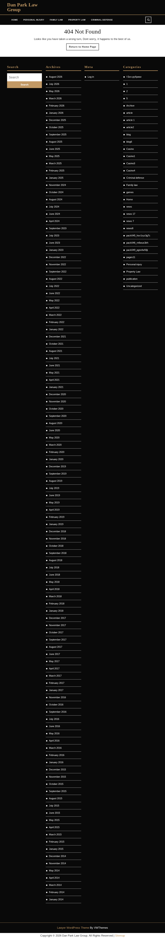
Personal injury (134, 264)
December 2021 (57, 336)
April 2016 (54, 740)
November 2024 (57, 185)
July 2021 (54, 358)
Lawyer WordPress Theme (73, 927)
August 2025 (55, 141)
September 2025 (57, 134)
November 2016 (57, 697)
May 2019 (54, 502)
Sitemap (120, 935)
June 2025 (54, 149)
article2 (130, 127)
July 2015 (54, 805)
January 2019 (56, 524)
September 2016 (57, 711)
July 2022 (54, 286)
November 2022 (57, 264)
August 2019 (55, 480)
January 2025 (56, 177)
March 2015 (55, 834)
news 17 (130, 213)
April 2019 (54, 509)
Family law (132, 185)
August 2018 (55, 560)
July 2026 (54, 84)
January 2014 (56, 899)
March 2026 (55, 98)
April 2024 (54, 221)
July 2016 (54, 719)
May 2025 (54, 156)
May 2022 (54, 300)
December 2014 (57, 856)
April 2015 (54, 827)
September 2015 (57, 791)
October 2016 (56, 704)
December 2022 (57, 257)
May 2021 (54, 372)
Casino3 (130, 163)
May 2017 (54, 661)
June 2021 (54, 365)
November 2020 (57, 401)
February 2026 (56, 105)
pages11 (130, 257)
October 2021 (56, 343)
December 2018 (57, 531)
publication (131, 278)
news (129, 206)
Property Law (77, 20)
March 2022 (55, 315)
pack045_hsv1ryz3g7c (138, 235)
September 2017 (57, 639)
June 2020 (54, 430)
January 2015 (56, 849)
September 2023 (57, 228)
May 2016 (54, 733)
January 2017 (56, 690)
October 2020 (56, 408)
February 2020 (56, 452)
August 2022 (55, 278)
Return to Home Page (84, 47)
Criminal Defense (102, 20)
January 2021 (56, 387)
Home (14, 20)
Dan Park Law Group (22, 7)
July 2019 (54, 488)
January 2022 (56, 329)
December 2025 (57, 120)
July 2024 (54, 206)
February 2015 (56, 841)
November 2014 (57, 863)
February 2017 (56, 683)
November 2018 (57, 538)
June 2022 (54, 293)
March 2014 (55, 885)
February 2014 (56, 892)
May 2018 (54, 582)
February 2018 (56, 603)
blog (128, 134)
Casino (130, 149)
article (129, 112)
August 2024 (55, 199)
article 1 (130, 120)
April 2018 (54, 589)
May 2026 (54, 91)
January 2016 (56, 762)
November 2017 (57, 625)
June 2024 (54, 213)
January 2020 (56, 459)
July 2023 (54, 235)
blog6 (129, 141)
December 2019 (57, 466)
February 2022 (56, 322)
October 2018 (56, 545)
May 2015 (54, 820)
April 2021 (54, 379)
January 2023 (56, 250)
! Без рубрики (133, 76)
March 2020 (55, 444)
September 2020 (57, 416)
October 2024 (56, 192)
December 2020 (57, 394)
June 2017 (54, 654)
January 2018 (56, 610)
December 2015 (57, 769)
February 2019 (56, 517)
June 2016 (54, 726)
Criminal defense (135, 177)
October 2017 (56, 632)
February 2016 (56, 755)
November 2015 (57, 776)
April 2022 (54, 307)
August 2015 (55, 798)
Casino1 (130, 156)
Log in (91, 76)
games (130, 192)
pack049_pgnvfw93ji (137, 250)
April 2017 (54, 668)
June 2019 (54, 495)
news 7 (130, 221)
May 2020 (54, 437)
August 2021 (55, 351)
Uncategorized (134, 286)
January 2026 (56, 112)
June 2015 (54, 812)
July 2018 (54, 567)
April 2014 (54, 877)
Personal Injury (33, 20)
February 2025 (56, 170)
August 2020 (55, 423)
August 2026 (55, 76)
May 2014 (54, 870)
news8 (129, 228)
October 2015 (56, 784)
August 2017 (55, 646)
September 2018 (57, 553)
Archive (130, 105)
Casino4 (130, 170)
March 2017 (55, 675)
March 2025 (55, 163)
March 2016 (55, 747)
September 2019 (57, 473)
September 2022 (57, 271)
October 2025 (56, 127)
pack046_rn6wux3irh (137, 242)
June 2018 (54, 574)
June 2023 (54, 242)
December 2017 (57, 618)
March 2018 (55, 596)
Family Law (56, 20)
